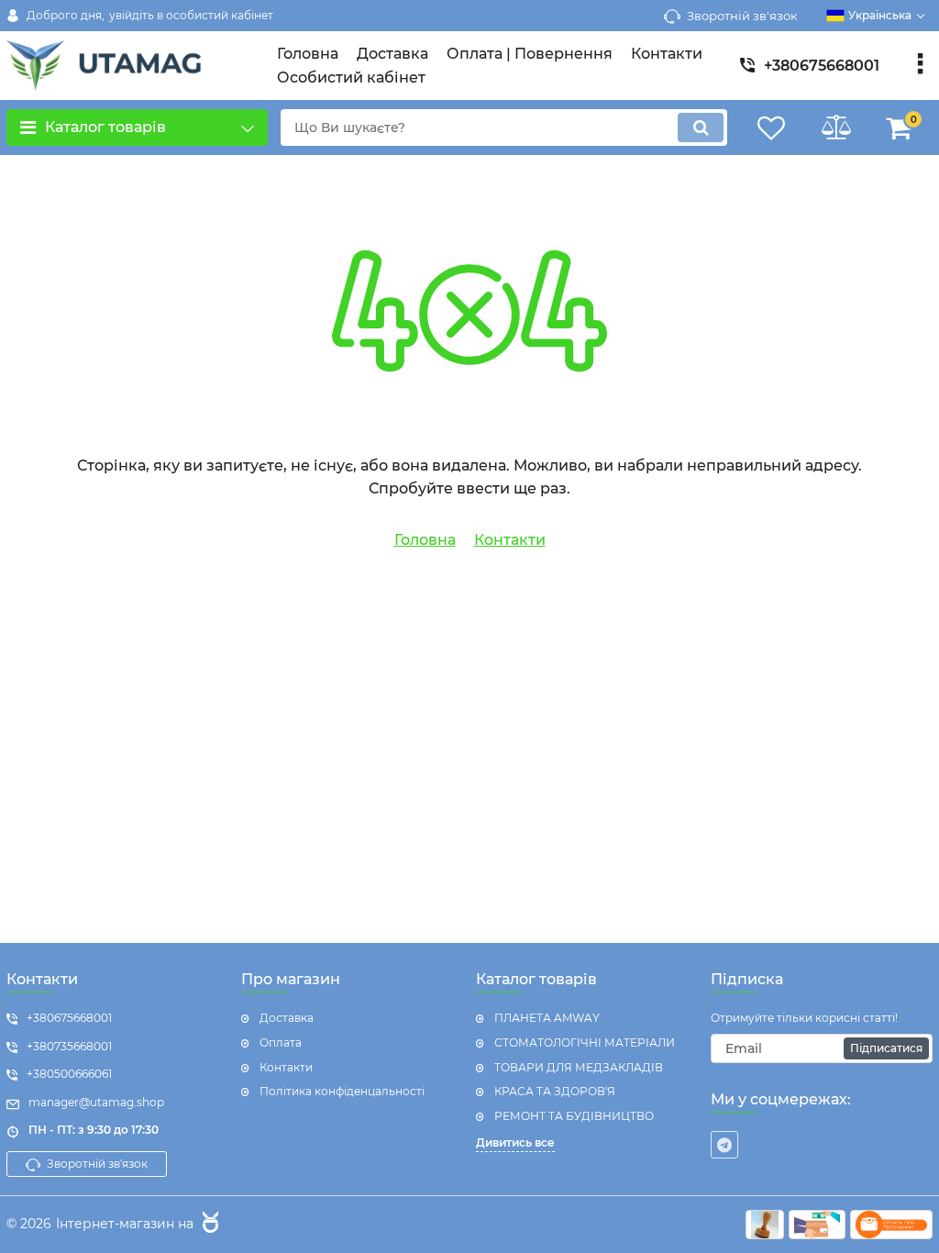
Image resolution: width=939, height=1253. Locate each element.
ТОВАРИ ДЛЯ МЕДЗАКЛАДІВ (578, 1067)
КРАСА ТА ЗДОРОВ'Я (554, 1091)
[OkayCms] (208, 1224)
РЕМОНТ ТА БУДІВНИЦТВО (574, 1116)
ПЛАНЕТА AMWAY (547, 1018)
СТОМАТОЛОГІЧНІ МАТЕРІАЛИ (584, 1042)
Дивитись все (515, 1142)
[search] (701, 127)
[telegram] (724, 1145)
